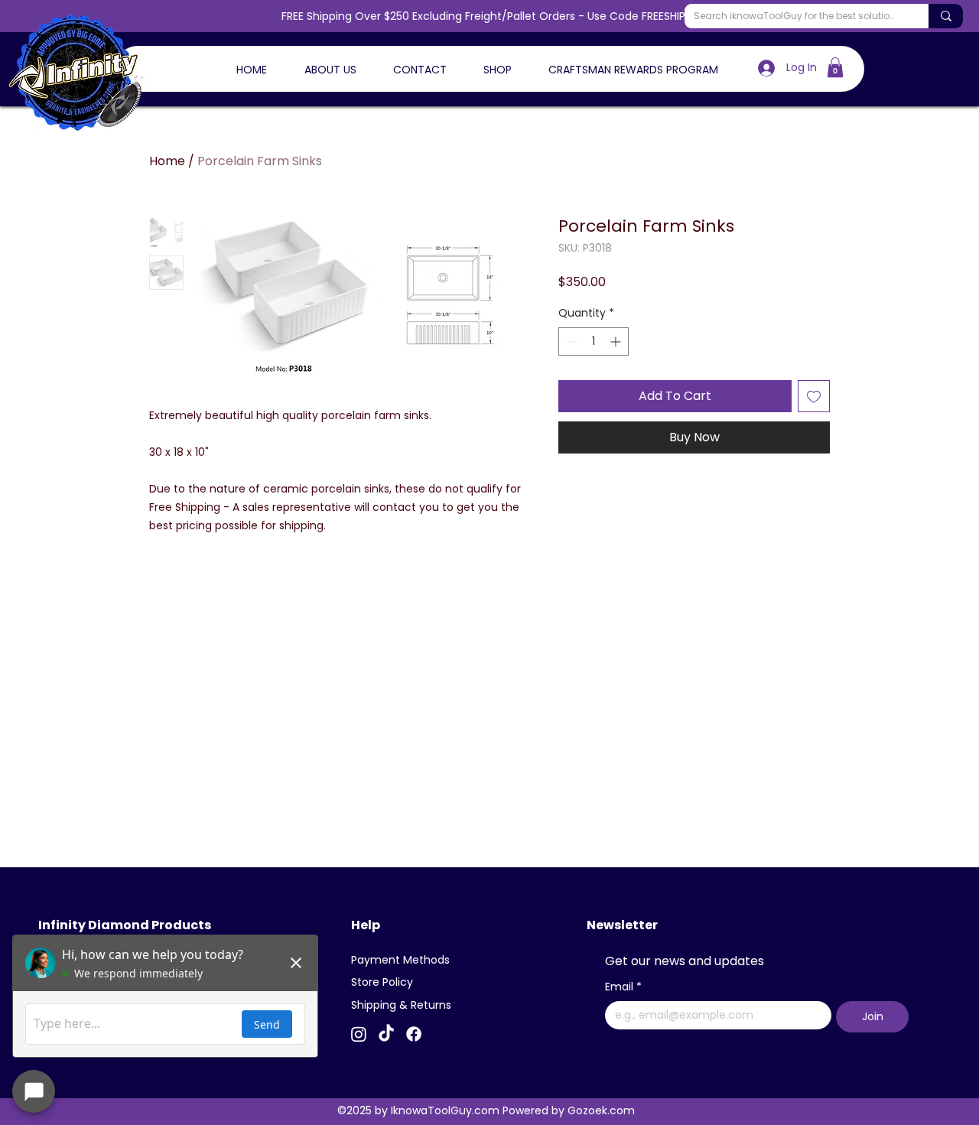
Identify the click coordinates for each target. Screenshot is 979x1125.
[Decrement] (570, 341)
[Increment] (616, 341)
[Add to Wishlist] (814, 396)
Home (167, 161)
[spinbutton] (593, 341)
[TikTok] (386, 1034)
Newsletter (622, 925)
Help (365, 925)
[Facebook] (414, 1034)
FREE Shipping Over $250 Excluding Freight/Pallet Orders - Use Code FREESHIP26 (489, 16)
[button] (835, 67)
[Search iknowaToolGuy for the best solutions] (946, 16)
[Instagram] (359, 1034)
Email (623, 987)
